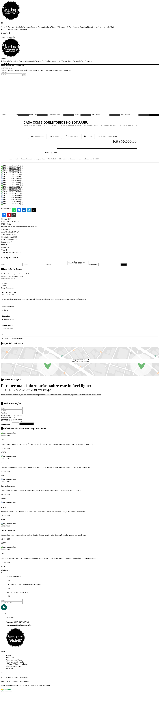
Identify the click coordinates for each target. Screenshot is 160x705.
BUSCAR (154, 115)
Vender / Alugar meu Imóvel (61, 27)
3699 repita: (5, 424)
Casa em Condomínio (27, 61)
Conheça (47, 27)
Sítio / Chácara (73, 61)
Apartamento (56, 61)
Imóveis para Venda (13, 27)
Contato (41, 27)
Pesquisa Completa (80, 27)
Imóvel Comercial (85, 61)
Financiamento (92, 27)
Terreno (64, 61)
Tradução (5, 33)
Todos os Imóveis (7, 61)
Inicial (3, 27)
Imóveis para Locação (29, 27)
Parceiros (102, 27)
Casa (16, 61)
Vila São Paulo (13, 222)
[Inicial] (10, 19)
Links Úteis (110, 27)
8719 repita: (93, 264)
